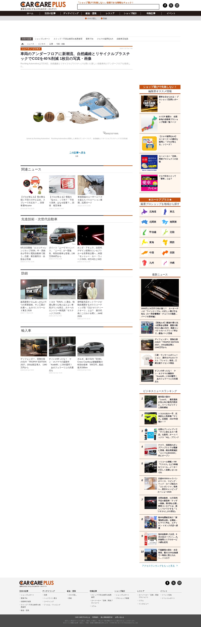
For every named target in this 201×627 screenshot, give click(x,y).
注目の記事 (50, 13)
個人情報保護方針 (107, 617)
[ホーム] (22, 44)
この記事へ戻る (77, 154)
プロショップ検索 (122, 598)
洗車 (45, 595)
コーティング (49, 601)
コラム (93, 606)
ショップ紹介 (130, 13)
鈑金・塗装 (91, 13)
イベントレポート (168, 598)
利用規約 (95, 617)
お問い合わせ (119, 617)
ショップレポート (42, 39)
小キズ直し (92, 18)
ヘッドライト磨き (50, 598)
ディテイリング (71, 13)
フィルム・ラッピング (52, 605)
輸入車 (26, 330)
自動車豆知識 (122, 39)
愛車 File (89, 39)
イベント (171, 13)
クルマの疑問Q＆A (105, 39)
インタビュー (144, 604)
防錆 (105, 18)
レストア (110, 13)
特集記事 (151, 13)
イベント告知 (167, 595)
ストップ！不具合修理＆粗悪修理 (68, 39)
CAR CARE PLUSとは (82, 617)
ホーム (30, 13)
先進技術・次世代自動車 (39, 219)
